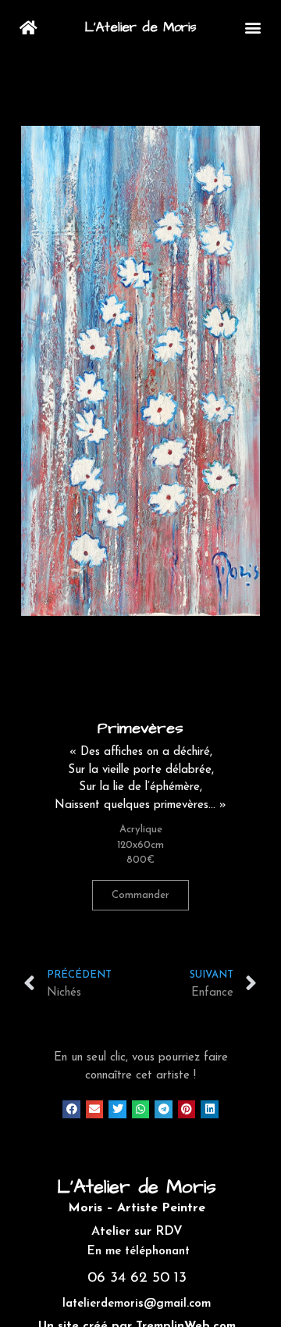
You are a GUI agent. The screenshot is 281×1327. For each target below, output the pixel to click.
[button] (253, 28)
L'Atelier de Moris (141, 27)
